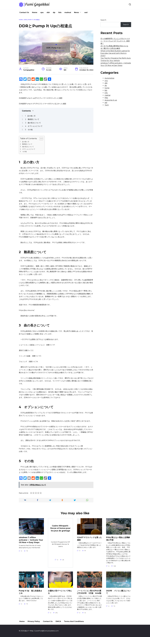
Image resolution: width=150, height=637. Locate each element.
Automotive (109, 78)
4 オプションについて (33, 126)
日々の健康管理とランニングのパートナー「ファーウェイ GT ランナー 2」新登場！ (115, 41)
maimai (67, 12)
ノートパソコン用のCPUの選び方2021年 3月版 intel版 (89, 592)
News (76, 12)
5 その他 (29, 130)
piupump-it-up (111, 100)
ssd (85, 12)
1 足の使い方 (30, 116)
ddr (48, 12)
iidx (59, 12)
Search (103, 20)
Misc (106, 98)
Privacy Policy (34, 621)
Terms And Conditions (74, 621)
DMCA (58, 621)
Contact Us (24, 12)
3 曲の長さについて (33, 123)
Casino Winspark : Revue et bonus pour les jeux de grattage (60, 528)
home (107, 88)
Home (34, 12)
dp (54, 12)
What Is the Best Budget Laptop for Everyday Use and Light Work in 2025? (115, 53)
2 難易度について (32, 119)
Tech (107, 105)
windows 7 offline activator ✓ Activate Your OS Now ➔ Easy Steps (31, 539)
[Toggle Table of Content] (40, 138)
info (106, 93)
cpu (42, 12)
